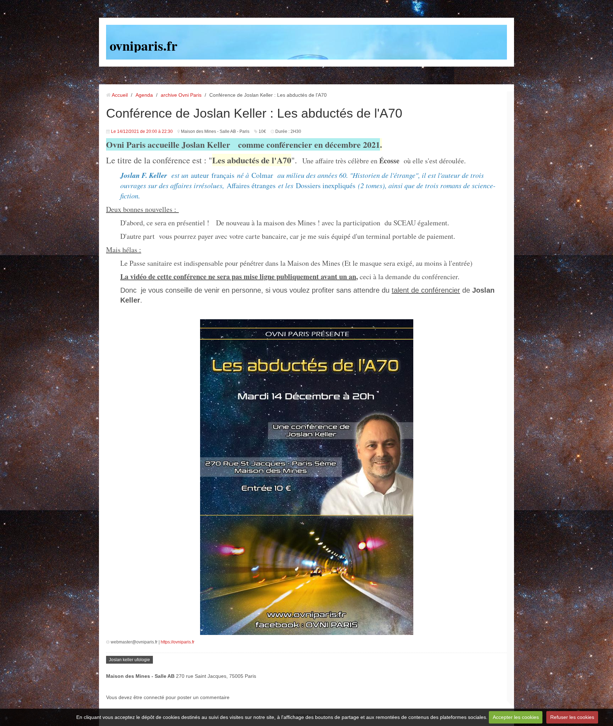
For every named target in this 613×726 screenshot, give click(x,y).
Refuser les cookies (572, 717)
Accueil (120, 95)
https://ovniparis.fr (177, 642)
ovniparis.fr (143, 45)
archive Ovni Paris (181, 95)
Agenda (144, 95)
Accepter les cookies (516, 717)
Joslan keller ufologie (129, 660)
